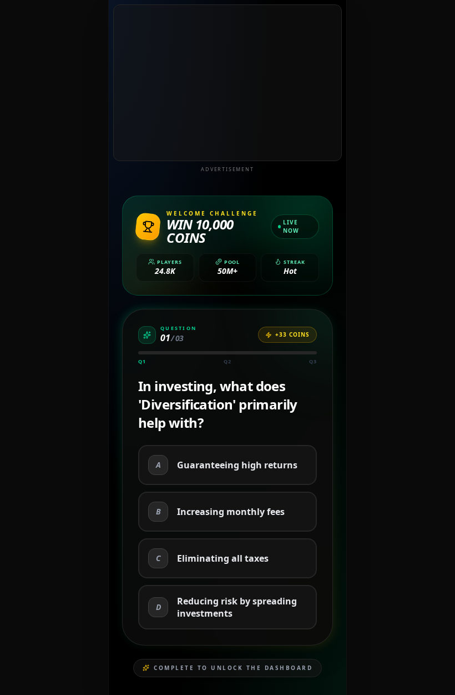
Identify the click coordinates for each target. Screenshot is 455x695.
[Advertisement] (227, 83)
